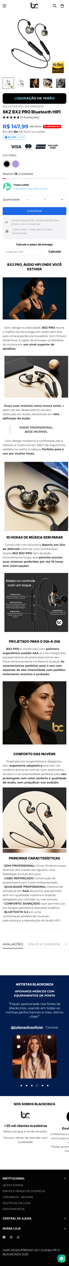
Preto (6, 163)
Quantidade (11, 199)
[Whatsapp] (18, 1237)
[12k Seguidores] (11, 1237)
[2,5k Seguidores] (4, 1237)
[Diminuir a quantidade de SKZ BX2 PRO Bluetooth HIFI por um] (27, 199)
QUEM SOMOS (13, 1185)
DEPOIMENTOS (14, 1209)
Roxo (15, 163)
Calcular (54, 251)
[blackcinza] (34, 6)
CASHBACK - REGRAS (18, 1197)
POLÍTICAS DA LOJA (16, 1203)
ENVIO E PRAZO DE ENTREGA (24, 1191)
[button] (62, 6)
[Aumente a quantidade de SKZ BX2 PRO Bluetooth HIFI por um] (62, 199)
